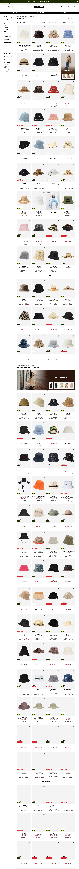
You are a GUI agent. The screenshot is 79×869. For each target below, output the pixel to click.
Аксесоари (22, 16)
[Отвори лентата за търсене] (74, 10)
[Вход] (65, 6)
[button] (62, 18)
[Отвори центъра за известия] (68, 7)
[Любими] (71, 6)
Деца (13, 6)
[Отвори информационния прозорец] (77, 1)
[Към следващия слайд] (74, 367)
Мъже (9, 6)
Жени (5, 6)
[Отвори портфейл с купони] (61, 6)
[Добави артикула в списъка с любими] (29, 26)
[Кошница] (74, 6)
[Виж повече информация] (24, 51)
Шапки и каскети (28, 16)
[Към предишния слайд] (68, 367)
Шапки (34, 16)
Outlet (6, 3)
